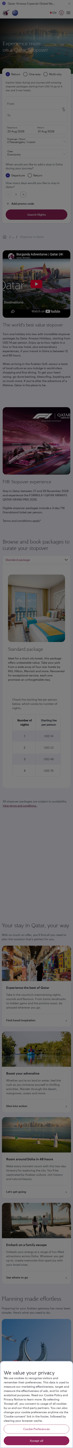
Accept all (36, 1440)
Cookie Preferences (36, 1429)
